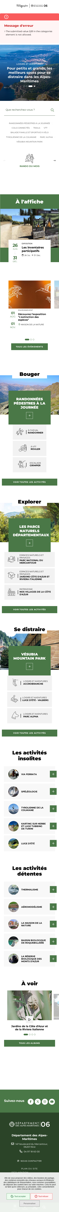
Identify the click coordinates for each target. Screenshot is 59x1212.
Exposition (27, 244)
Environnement (25, 310)
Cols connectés (21, 128)
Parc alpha (46, 137)
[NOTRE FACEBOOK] (31, 1102)
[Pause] (34, 86)
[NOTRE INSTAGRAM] (45, 1102)
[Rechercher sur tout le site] (52, 110)
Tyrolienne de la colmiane (21, 137)
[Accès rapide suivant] (54, 160)
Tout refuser (43, 1196)
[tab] (24, 86)
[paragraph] (29, 228)
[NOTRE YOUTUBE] (52, 1102)
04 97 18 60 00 (32, 1151)
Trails (36, 128)
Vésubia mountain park (30, 142)
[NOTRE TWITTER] (38, 1102)
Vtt (45, 128)
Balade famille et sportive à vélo (30, 132)
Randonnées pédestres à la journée (29, 123)
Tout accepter (20, 1196)
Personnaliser (30, 1203)
